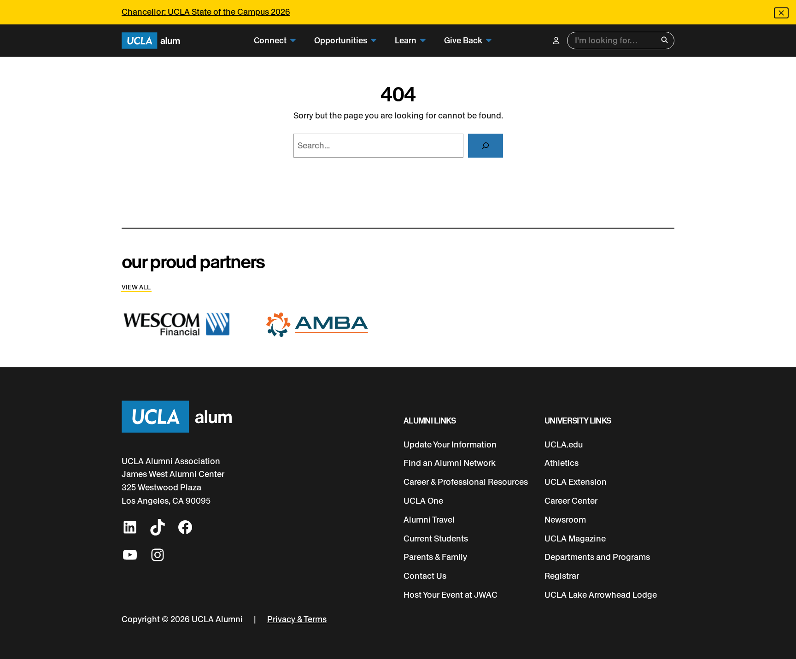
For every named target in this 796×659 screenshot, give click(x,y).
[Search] (485, 146)
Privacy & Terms (297, 619)
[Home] (151, 40)
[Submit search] (664, 40)
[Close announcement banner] (781, 12)
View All (136, 287)
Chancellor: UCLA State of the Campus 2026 (206, 12)
